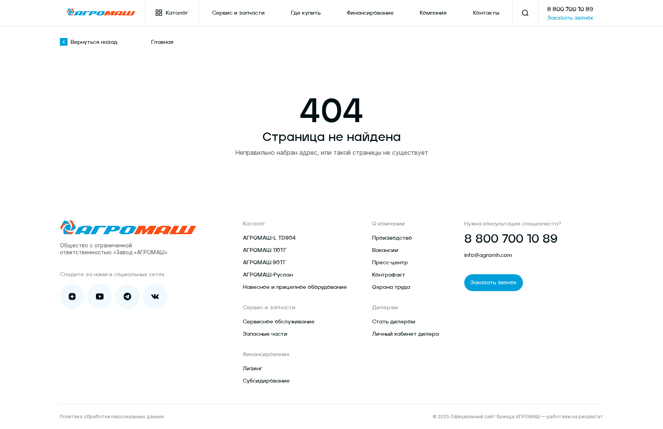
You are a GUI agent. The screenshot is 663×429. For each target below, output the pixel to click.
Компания (433, 13)
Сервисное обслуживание (279, 322)
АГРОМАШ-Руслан (268, 275)
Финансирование (370, 13)
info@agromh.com (488, 255)
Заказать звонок (570, 18)
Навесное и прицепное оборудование (295, 287)
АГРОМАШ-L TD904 (269, 238)
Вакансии (385, 250)
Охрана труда (391, 287)
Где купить (306, 13)
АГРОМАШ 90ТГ (264, 262)
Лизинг (252, 368)
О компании (388, 224)
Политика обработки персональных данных (112, 416)
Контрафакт (388, 275)
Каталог (177, 13)
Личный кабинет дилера (405, 334)
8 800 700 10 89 (570, 10)
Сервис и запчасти (238, 13)
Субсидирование (266, 381)
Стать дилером (393, 322)
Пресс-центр (390, 262)
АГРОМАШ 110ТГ (265, 250)
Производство (392, 238)
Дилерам (385, 307)
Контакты (486, 13)
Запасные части (265, 334)
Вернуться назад (94, 42)
